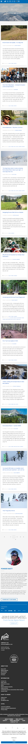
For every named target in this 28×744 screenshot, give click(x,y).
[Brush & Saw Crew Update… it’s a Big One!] (14, 32)
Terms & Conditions (5, 706)
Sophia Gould (16, 215)
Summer (20, 146)
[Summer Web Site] (19, 1)
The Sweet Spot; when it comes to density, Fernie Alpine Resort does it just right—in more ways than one (13, 169)
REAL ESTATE (19, 719)
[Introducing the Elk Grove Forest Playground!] (14, 287)
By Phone (3, 699)
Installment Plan (5, 700)
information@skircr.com (6, 644)
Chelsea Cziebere (16, 259)
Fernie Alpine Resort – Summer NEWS (12, 425)
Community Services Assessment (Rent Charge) (12, 689)
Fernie (12, 63)
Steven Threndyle (17, 386)
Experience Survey (5, 684)
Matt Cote (14, 174)
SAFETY (5, 720)
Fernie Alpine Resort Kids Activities (9, 319)
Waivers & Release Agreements (8, 708)
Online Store (4, 697)
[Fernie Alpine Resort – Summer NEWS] (14, 415)
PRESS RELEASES (14, 720)
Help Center (4, 682)
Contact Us (3, 681)
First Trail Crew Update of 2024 (10, 341)
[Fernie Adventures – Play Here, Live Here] (14, 117)
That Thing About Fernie (9, 510)
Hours (2, 685)
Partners (3, 674)
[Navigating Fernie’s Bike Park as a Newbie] (14, 202)
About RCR (3, 669)
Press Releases (17, 446)
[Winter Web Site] (16, 1)
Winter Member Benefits (7, 686)
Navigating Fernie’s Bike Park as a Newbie (13, 212)
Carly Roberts (17, 472)
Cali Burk (14, 343)
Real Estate (16, 146)
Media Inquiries (4, 670)
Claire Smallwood (19, 513)
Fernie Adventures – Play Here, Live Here (12, 127)
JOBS (23, 720)
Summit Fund (4, 691)
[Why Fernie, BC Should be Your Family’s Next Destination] (14, 245)
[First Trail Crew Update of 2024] (14, 331)
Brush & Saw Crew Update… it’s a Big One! (13, 42)
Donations (3, 673)
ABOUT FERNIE (9, 719)
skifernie (16, 89)
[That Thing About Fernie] (14, 500)
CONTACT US (4, 642)
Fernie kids (18, 319)
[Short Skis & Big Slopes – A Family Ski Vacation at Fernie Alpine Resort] (14, 75)
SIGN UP (14, 623)
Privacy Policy (4, 709)
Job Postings (4, 671)
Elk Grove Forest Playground (15, 317)
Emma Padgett (18, 45)
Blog (10, 63)
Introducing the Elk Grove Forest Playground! (14, 297)
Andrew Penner (18, 130)
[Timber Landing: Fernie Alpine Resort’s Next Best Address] (14, 371)
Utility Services (4, 688)
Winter (15, 63)
